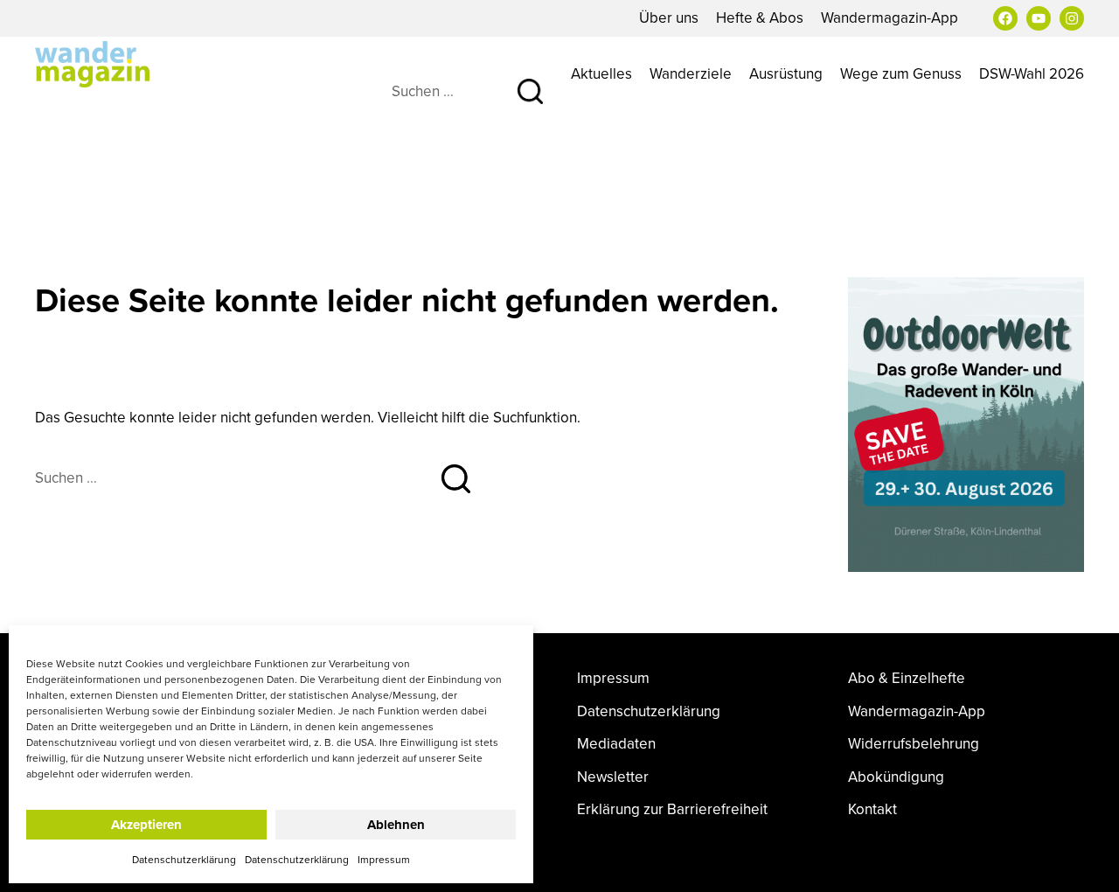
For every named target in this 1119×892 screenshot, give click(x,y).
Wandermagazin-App (889, 17)
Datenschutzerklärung (184, 859)
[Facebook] (1005, 18)
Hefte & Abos (759, 17)
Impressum (384, 859)
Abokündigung (896, 777)
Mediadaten (616, 744)
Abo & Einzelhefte (906, 678)
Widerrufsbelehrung (913, 744)
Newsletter (613, 777)
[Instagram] (1072, 18)
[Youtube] (1038, 18)
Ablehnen (396, 824)
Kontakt (872, 809)
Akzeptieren (146, 824)
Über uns (669, 17)
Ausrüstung (786, 73)
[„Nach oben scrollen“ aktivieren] (1086, 861)
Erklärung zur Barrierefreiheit (672, 809)
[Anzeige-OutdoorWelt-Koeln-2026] (966, 423)
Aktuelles (601, 73)
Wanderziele (691, 73)
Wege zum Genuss (901, 73)
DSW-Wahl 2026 (1031, 73)
